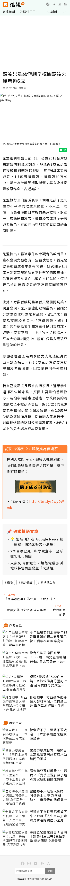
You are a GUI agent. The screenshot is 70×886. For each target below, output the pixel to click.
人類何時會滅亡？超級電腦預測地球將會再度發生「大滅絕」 (36, 565)
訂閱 (50, 871)
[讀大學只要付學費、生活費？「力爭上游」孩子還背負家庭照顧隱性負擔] (15, 777)
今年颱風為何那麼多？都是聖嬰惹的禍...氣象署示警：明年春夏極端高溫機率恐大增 (48, 636)
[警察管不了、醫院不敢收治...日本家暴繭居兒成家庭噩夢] (15, 736)
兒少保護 (27, 582)
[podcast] (54, 4)
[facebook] (48, 4)
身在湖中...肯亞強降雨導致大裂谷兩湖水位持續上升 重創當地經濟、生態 (48, 701)
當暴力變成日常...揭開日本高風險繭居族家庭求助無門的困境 (48, 754)
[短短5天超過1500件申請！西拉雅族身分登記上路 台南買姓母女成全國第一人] (15, 683)
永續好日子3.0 (30, 11)
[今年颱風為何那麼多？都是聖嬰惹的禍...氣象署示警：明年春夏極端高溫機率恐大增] (15, 638)
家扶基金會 (48, 582)
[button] (65, 4)
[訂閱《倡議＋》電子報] (35, 486)
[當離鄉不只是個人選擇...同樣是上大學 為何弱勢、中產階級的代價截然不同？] (15, 797)
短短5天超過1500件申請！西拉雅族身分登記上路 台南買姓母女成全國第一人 (48, 681)
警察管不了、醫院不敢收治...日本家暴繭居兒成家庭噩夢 (48, 734)
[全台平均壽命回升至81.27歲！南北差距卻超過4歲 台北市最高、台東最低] (15, 659)
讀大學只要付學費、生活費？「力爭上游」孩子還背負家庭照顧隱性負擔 (48, 775)
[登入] (60, 4)
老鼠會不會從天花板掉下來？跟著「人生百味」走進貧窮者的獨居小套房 (48, 815)
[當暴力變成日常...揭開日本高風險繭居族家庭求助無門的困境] (15, 756)
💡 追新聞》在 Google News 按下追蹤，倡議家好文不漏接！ (36, 542)
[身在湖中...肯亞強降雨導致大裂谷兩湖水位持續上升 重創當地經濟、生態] (15, 703)
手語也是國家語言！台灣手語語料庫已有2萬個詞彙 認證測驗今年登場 (48, 836)
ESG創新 (51, 11)
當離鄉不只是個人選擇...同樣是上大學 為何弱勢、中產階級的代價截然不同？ (48, 795)
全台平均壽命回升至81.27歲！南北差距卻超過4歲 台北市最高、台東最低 (48, 657)
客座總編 (9, 11)
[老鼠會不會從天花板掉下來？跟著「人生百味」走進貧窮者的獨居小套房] (15, 818)
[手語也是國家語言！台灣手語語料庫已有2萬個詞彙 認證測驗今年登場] (15, 838)
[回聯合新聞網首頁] (5, 4)
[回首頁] (14, 4)
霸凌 (10, 582)
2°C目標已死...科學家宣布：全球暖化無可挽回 (36, 553)
